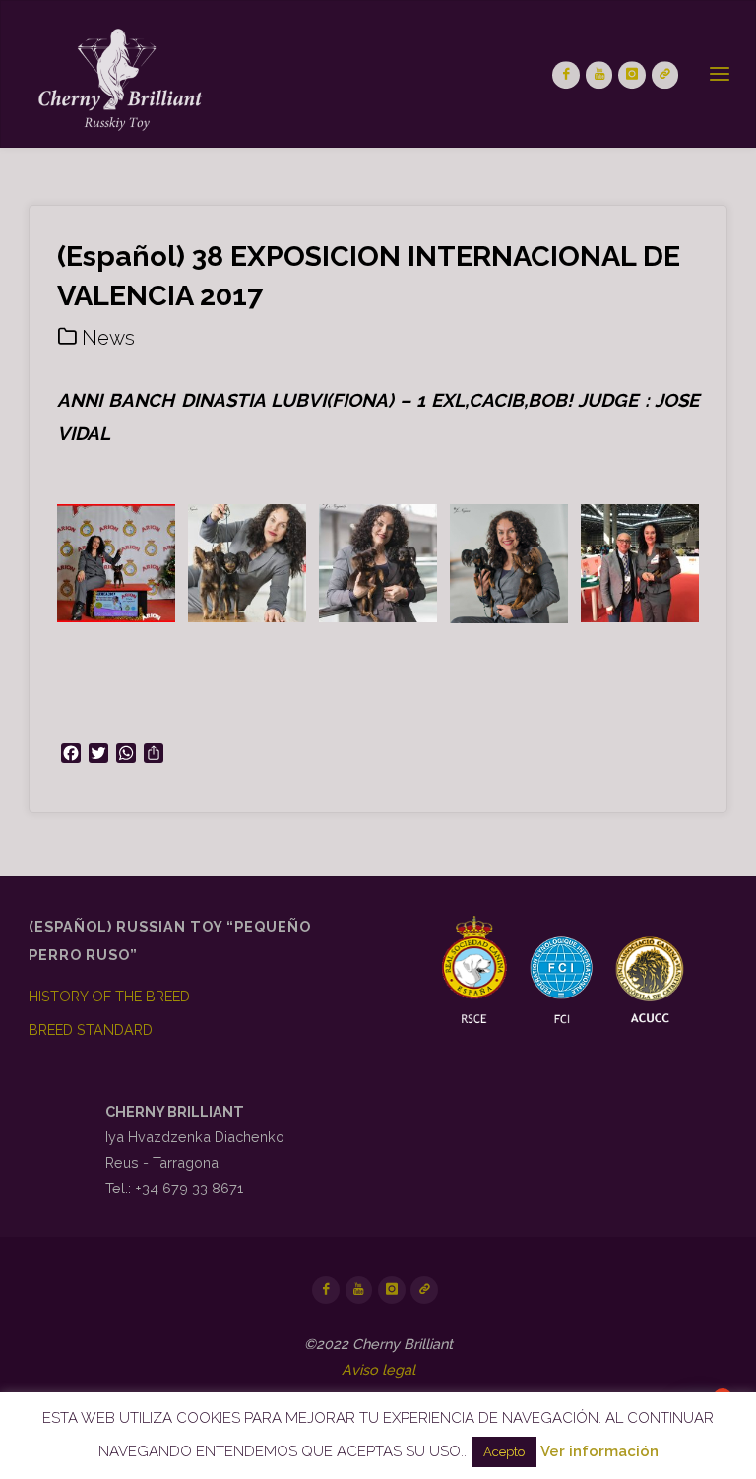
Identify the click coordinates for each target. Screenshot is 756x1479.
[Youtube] (599, 75)
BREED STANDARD (91, 1029)
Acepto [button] (504, 1452)
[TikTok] (665, 75)
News (108, 338)
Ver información (599, 1451)
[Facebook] (566, 75)
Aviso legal (378, 1369)
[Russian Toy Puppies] (118, 74)
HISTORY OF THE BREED (109, 996)
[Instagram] (632, 75)
